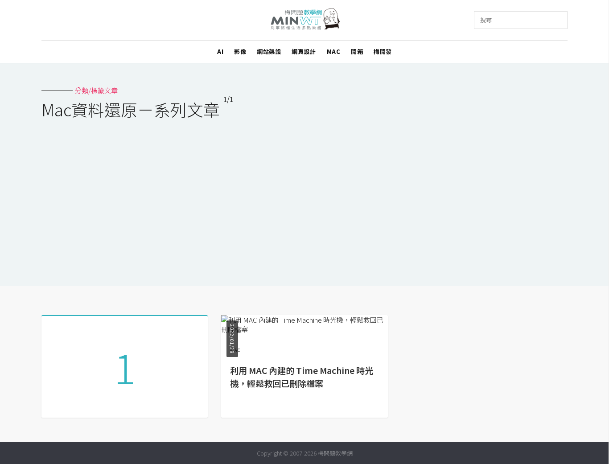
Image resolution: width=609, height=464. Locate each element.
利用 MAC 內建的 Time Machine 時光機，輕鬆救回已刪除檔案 (301, 377)
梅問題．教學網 (305, 20)
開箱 (357, 51)
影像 (240, 51)
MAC (334, 51)
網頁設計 (304, 51)
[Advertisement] (304, 197)
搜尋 (486, 20)
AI (220, 51)
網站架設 (269, 51)
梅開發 (383, 51)
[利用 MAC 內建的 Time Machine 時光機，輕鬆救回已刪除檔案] (304, 329)
